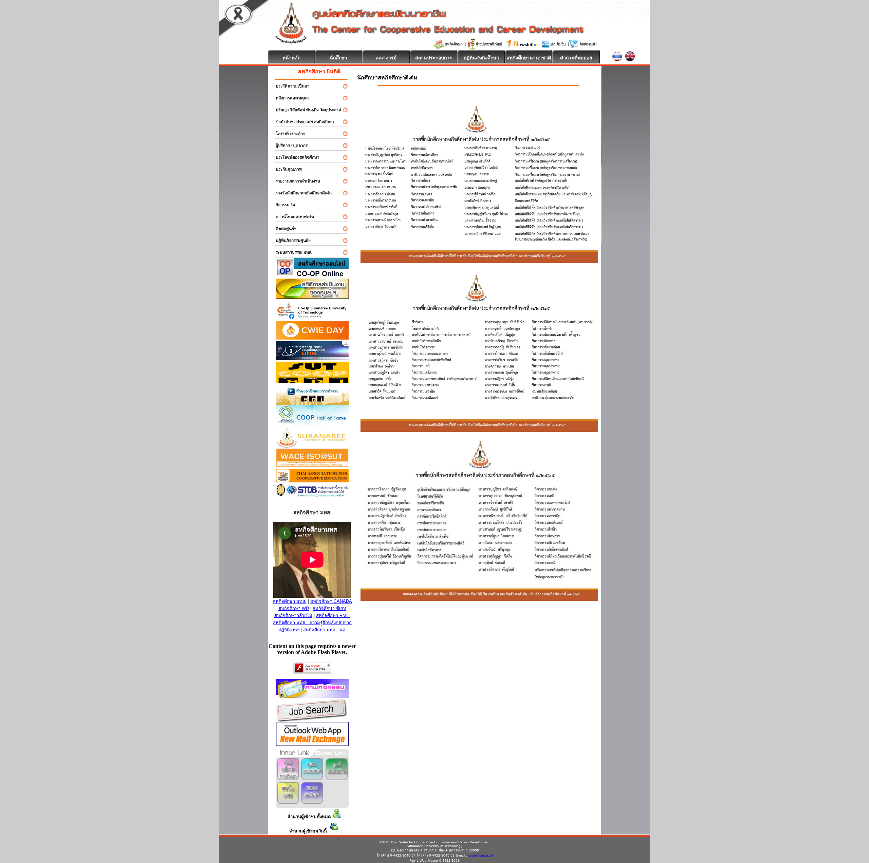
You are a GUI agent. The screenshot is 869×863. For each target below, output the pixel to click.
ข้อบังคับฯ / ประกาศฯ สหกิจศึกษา (302, 121)
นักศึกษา (338, 57)
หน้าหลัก (291, 57)
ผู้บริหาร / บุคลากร (289, 145)
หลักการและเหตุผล (289, 98)
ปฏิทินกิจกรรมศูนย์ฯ (290, 240)
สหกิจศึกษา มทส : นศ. (325, 629)
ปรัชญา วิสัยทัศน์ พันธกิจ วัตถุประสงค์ (305, 110)
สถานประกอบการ (433, 57)
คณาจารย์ (385, 57)
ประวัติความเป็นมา (290, 86)
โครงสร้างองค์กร (287, 133)
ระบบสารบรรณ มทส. (291, 252)
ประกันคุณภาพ (286, 169)
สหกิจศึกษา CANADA (331, 601)
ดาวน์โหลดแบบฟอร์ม (292, 216)
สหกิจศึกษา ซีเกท (329, 608)
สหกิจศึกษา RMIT (333, 615)
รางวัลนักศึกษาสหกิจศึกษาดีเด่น (301, 193)
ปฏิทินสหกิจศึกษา (481, 57)
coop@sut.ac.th (480, 855)
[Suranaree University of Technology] (312, 381)
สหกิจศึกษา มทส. (290, 601)
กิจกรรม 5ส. (283, 205)
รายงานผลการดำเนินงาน (295, 181)
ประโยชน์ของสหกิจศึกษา (294, 157)
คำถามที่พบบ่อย (576, 57)
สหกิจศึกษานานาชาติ (528, 57)
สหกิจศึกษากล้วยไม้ (293, 615)
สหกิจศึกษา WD (293, 608)
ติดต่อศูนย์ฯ (283, 228)
